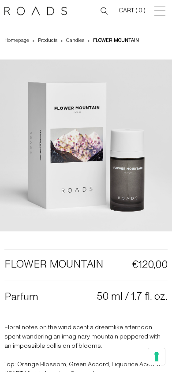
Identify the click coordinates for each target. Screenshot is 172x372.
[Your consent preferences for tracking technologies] (156, 356)
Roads (37, 11)
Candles (75, 40)
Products (47, 40)
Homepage (16, 40)
